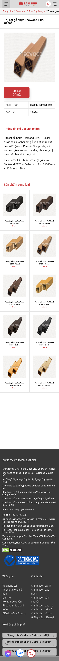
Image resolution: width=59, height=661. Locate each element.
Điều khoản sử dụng (14, 613)
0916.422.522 (19, 515)
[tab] (29, 635)
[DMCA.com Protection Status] (12, 551)
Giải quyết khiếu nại (42, 617)
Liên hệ (6, 597)
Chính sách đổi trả (41, 609)
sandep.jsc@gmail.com (22, 509)
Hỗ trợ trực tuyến (12, 601)
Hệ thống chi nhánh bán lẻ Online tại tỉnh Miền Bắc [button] (28, 643)
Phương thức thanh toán (13, 607)
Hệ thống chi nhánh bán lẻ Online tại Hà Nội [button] (27, 635)
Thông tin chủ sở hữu (12, 591)
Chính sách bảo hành (40, 591)
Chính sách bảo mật (42, 605)
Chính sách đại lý (41, 585)
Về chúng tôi (9, 585)
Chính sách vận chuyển (40, 599)
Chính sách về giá (41, 613)
